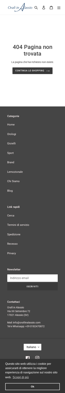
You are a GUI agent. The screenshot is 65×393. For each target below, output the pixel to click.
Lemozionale (15, 171)
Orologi (11, 134)
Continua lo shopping (29, 70)
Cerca (10, 215)
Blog (10, 190)
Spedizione (13, 234)
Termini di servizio (18, 225)
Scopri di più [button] (21, 377)
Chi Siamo (13, 181)
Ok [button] (32, 386)
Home (11, 124)
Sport (10, 153)
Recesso (12, 243)
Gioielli (11, 143)
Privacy (11, 253)
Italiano (31, 347)
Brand (10, 162)
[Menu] (59, 7)
